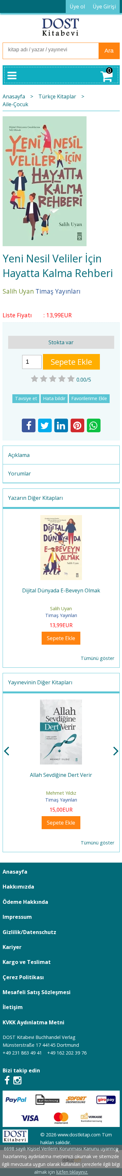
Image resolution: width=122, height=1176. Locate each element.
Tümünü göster (97, 658)
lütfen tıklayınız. (72, 1172)
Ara (109, 50)
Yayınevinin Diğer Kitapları (40, 682)
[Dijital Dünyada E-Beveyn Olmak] (61, 519)
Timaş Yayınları (61, 615)
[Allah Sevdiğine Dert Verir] (61, 703)
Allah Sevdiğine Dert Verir (61, 774)
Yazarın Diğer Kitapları (35, 497)
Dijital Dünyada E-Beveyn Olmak (61, 590)
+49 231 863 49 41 (22, 1053)
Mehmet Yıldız (61, 793)
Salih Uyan (61, 608)
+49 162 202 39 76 (67, 1053)
